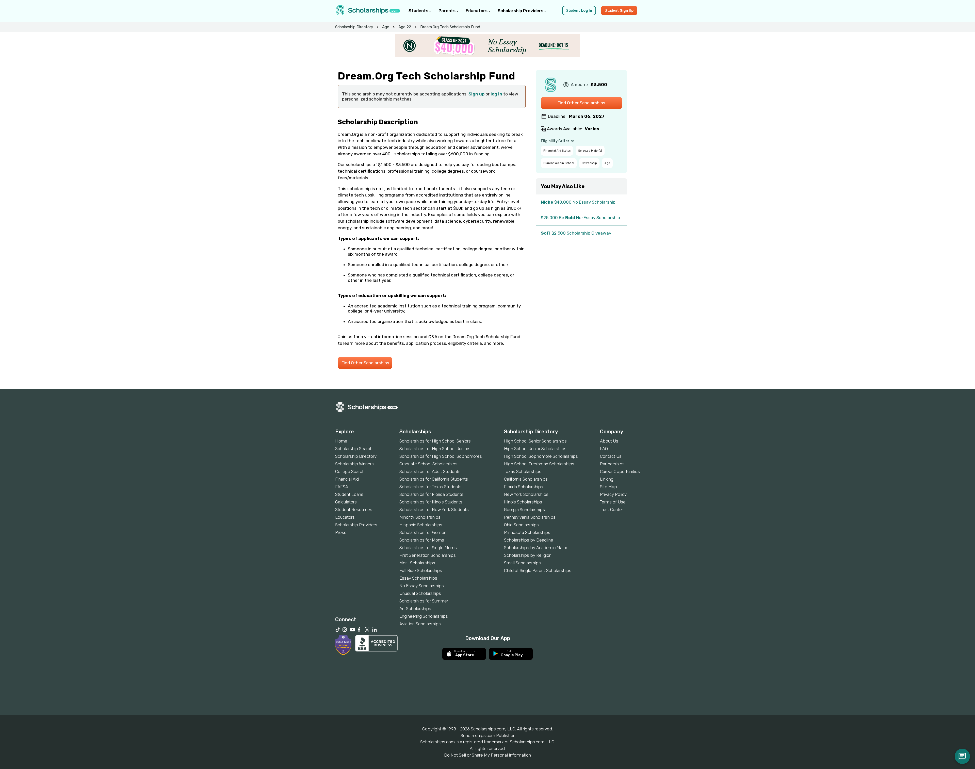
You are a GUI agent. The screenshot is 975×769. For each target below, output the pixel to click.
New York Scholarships (526, 494)
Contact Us (611, 456)
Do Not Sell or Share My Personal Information (487, 755)
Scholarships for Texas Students (430, 486)
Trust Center (611, 509)
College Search (350, 471)
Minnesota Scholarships (527, 532)
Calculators (346, 501)
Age (385, 27)
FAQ (604, 448)
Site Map (608, 486)
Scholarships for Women (422, 532)
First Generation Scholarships (427, 555)
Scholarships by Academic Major (535, 547)
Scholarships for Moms (421, 540)
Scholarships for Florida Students (431, 494)
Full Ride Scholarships (420, 570)
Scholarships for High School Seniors (435, 441)
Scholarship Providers (521, 10)
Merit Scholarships (417, 562)
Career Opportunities (620, 471)
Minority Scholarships (420, 517)
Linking (606, 479)
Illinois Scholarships (523, 501)
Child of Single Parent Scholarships (537, 570)
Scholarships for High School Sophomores (440, 456)
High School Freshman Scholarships (539, 463)
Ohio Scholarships (521, 524)
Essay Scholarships (418, 578)
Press (340, 532)
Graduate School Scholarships (428, 463)
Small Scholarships (522, 562)
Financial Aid (347, 479)
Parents (447, 10)
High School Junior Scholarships (535, 448)
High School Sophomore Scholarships (541, 456)
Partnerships (612, 463)
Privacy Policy (613, 494)
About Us (609, 441)
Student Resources (353, 509)
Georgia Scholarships (524, 509)
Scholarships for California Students (433, 479)
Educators (477, 10)
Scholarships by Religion (527, 555)
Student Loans (349, 494)
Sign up (476, 93)
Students (419, 10)
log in (496, 93)
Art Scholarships (415, 608)
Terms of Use (613, 501)
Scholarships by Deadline (528, 540)
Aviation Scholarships (420, 623)
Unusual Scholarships (420, 593)
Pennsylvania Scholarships (530, 517)
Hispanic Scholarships (420, 524)
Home (341, 441)
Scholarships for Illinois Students (430, 501)
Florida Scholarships (523, 486)
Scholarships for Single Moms (428, 547)
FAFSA (341, 486)
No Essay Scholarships (421, 585)
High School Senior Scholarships (535, 441)
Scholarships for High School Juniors (434, 448)
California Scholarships (526, 479)
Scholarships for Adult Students (430, 471)
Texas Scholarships (522, 471)
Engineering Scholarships (423, 616)
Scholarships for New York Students (434, 509)
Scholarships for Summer (423, 600)
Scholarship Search (353, 448)
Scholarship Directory (354, 27)
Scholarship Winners (354, 463)
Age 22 (404, 27)
